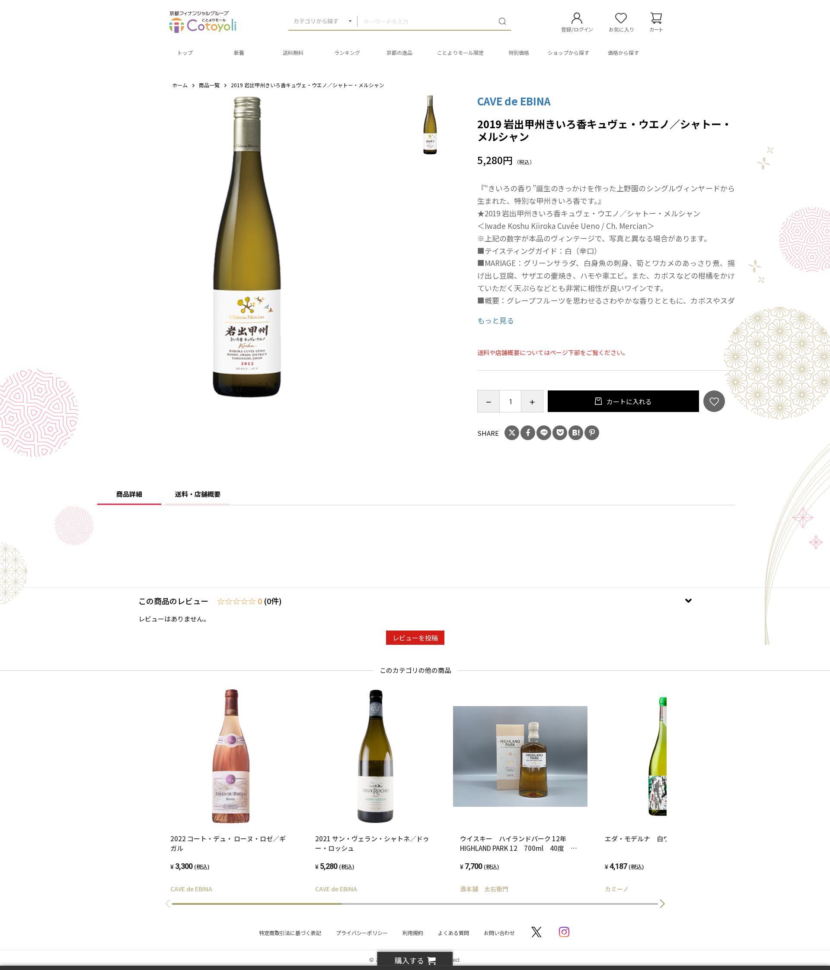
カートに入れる (628, 401)
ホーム (180, 85)
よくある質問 (453, 932)
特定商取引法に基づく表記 (290, 932)
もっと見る (495, 320)
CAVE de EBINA (514, 100)
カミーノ (617, 888)
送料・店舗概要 (197, 493)
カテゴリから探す (316, 21)
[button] (662, 904)
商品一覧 (209, 85)
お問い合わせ (499, 932)
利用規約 (412, 932)
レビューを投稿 (415, 637)
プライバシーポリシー (362, 932)
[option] (247, 247)
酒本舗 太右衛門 (484, 888)
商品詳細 (129, 493)
